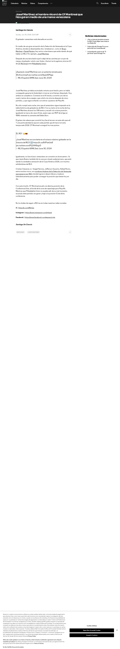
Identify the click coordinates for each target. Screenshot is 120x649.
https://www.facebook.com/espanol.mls (40, 217)
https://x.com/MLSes (26, 208)
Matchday (20, 232)
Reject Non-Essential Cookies (91, 630)
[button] (51, 3)
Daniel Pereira (29, 51)
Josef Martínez (43, 54)
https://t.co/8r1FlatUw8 (43, 142)
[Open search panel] (97, 3)
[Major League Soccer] (5, 3)
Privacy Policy (32, 636)
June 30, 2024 (45, 78)
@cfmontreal (22, 75)
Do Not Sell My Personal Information (13, 647)
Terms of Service (26, 640)
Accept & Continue (91, 635)
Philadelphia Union (39, 64)
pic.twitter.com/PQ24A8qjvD (28, 145)
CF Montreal (23, 64)
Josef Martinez (33, 232)
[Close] (117, 630)
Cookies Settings (92, 625)
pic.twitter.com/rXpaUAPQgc (40, 75)
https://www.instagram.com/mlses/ (38, 213)
